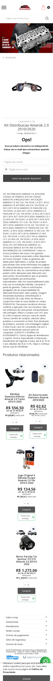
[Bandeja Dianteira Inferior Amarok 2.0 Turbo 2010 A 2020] (14, 402)
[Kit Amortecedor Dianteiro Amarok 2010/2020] (38, 402)
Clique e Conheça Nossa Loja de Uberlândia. (26, 345)
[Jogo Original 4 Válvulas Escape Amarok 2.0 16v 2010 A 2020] (26, 483)
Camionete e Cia (26, 121)
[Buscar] (47, 18)
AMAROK (26, 193)
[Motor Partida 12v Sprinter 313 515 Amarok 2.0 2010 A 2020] (26, 564)
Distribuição (10, 57)
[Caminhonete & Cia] (25, 7)
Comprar (14, 428)
